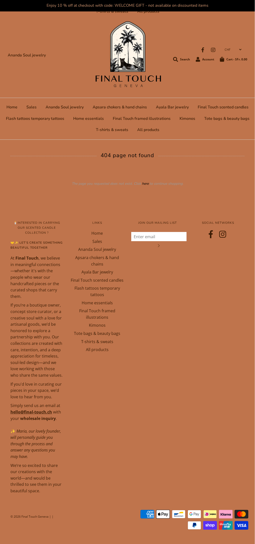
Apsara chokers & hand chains (120, 107)
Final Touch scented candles (223, 107)
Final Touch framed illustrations (142, 118)
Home (11, 107)
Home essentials (88, 118)
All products (148, 11)
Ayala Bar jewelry (172, 107)
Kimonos (187, 118)
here (145, 183)
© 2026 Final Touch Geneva (29, 516)
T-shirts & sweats (112, 11)
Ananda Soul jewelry (27, 55)
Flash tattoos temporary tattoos (35, 118)
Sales (31, 107)
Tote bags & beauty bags (227, 118)
